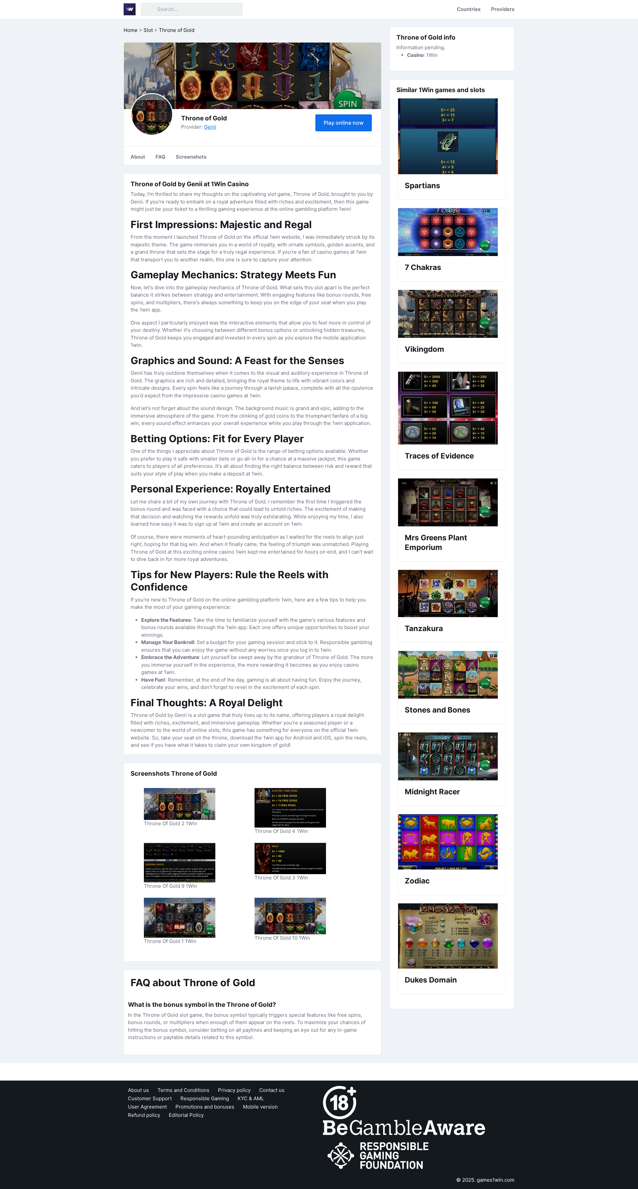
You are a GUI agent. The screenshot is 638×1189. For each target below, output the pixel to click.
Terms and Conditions (183, 1090)
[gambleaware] (404, 1127)
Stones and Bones (438, 709)
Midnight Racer (432, 791)
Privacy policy (234, 1090)
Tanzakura (424, 628)
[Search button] (149, 9)
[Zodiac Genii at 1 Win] (452, 841)
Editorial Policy (186, 1115)
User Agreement (147, 1107)
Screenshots (191, 157)
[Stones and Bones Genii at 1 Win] (452, 675)
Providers (502, 9)
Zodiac (417, 880)
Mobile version (260, 1107)
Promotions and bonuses (204, 1107)
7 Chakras (423, 267)
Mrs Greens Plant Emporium (436, 542)
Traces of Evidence (439, 455)
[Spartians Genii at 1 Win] (452, 136)
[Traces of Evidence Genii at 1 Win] (452, 408)
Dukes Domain (431, 979)
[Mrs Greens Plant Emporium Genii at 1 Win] (452, 502)
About (138, 157)
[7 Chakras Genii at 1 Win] (452, 232)
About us (138, 1090)
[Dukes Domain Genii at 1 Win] (452, 936)
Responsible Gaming (204, 1098)
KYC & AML (251, 1098)
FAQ (160, 157)
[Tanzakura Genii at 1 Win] (452, 593)
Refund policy (144, 1115)
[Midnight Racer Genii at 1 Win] (452, 756)
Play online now (344, 122)
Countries (468, 9)
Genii (210, 127)
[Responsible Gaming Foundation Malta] (379, 1155)
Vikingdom (424, 348)
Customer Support (150, 1098)
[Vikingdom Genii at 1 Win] (452, 314)
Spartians (422, 185)
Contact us (271, 1090)
